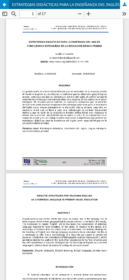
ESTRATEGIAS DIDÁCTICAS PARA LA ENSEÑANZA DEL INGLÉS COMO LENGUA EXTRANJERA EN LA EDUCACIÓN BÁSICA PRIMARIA (70, 4)
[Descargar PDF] (124, 4)
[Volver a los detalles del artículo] (4, 4)
